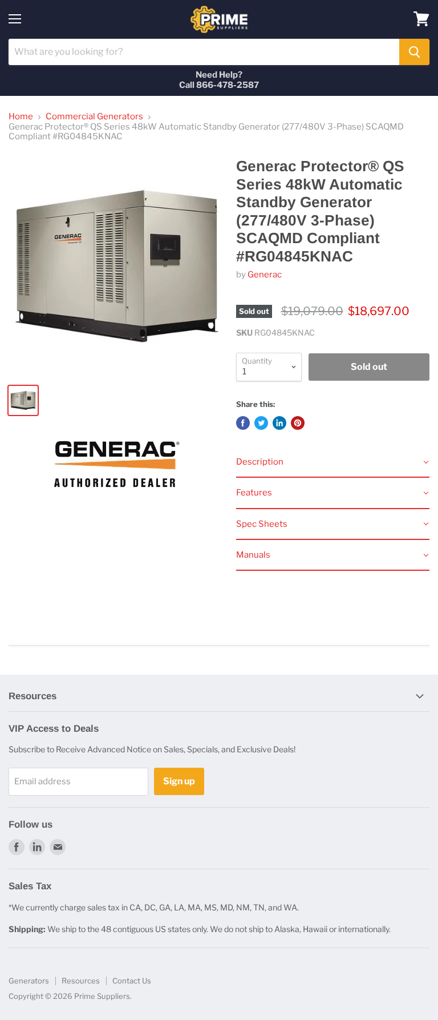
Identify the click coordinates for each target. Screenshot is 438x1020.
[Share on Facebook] (243, 423)
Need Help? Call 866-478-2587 (219, 80)
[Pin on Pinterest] (298, 423)
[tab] (332, 462)
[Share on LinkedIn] (279, 423)
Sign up (179, 781)
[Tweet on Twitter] (261, 423)
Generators (29, 980)
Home (21, 117)
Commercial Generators (94, 117)
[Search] (414, 52)
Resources (81, 980)
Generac (265, 274)
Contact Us (131, 980)
